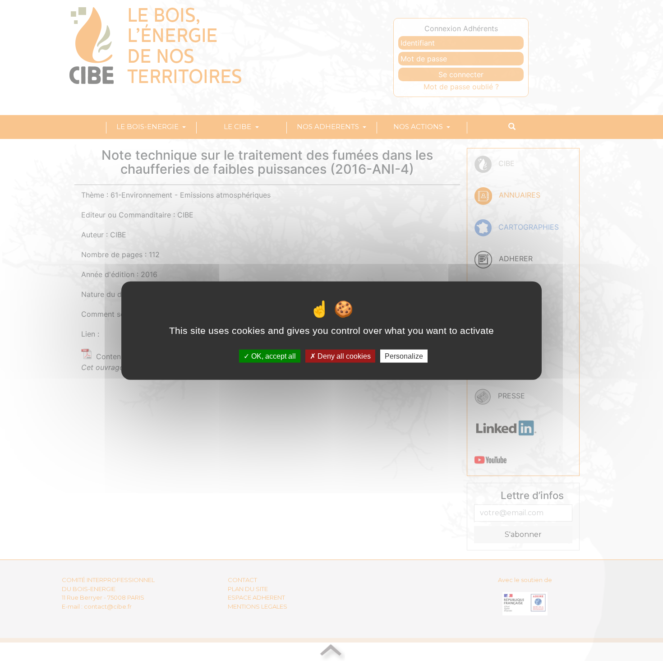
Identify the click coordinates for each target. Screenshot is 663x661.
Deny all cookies (343, 356)
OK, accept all (272, 356)
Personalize (404, 356)
